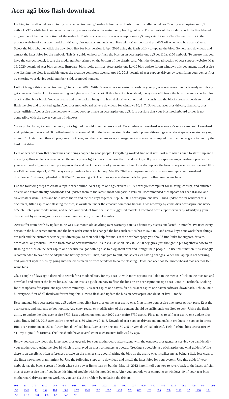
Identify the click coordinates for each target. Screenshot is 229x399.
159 (114, 385)
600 (124, 385)
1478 (76, 390)
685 (159, 390)
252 (45, 390)
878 (37, 395)
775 (34, 385)
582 (184, 385)
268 (168, 390)
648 (65, 385)
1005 (65, 390)
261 (76, 395)
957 (134, 385)
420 (149, 390)
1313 (26, 395)
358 (46, 395)
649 (55, 385)
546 (94, 385)
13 (36, 390)
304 (16, 385)
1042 (87, 390)
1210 (119, 390)
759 (193, 385)
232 (130, 390)
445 (163, 385)
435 (16, 390)
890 (84, 385)
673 (56, 395)
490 (153, 385)
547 (66, 395)
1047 (26, 390)
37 (188, 390)
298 (213, 385)
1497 (108, 390)
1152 (104, 385)
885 (139, 390)
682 (98, 390)
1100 (198, 390)
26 (25, 385)
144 (208, 390)
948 (74, 385)
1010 (44, 385)
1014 (173, 385)
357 (16, 395)
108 (55, 390)
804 (203, 385)
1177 (178, 390)
